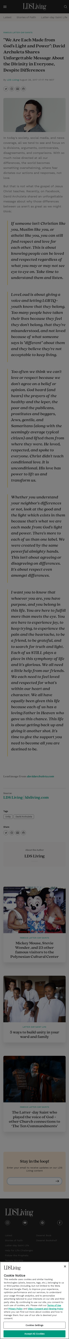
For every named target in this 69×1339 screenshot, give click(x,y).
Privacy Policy (15, 1308)
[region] (34, 1300)
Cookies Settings (34, 1325)
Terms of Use (54, 1305)
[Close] (65, 1266)
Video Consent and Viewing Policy (45, 1308)
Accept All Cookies (34, 1333)
